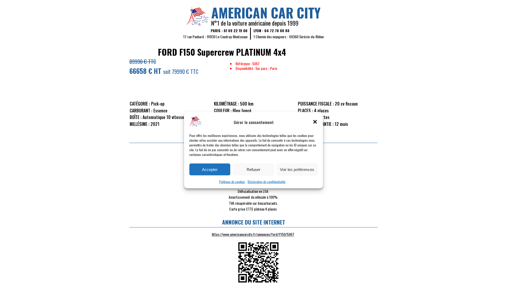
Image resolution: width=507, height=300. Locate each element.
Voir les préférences (297, 169)
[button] (315, 122)
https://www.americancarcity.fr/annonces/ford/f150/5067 (253, 234)
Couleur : (223, 110)
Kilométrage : (226, 104)
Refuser (253, 169)
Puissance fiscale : (316, 104)
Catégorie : (140, 104)
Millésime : (139, 124)
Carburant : (141, 110)
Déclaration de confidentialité (266, 181)
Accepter (210, 169)
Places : (305, 110)
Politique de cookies (232, 181)
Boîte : (136, 117)
